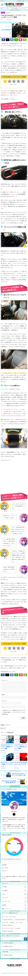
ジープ (8, 12)
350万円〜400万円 (21, 919)
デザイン (3, 12)
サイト (3, 707)
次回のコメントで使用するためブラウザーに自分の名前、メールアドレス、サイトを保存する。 (13, 712)
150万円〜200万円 (8, 925)
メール (4, 700)
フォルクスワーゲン (8, 928)
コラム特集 (14, 890)
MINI (12, 922)
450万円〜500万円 (8, 931)
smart (18, 928)
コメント (5, 680)
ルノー (6, 916)
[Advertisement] (14, 477)
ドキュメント (14, 897)
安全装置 (14, 905)
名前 (4, 694)
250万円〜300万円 (8, 919)
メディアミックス (14, 901)
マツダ (13, 916)
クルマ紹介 (14, 886)
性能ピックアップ (14, 908)
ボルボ (6, 922)
